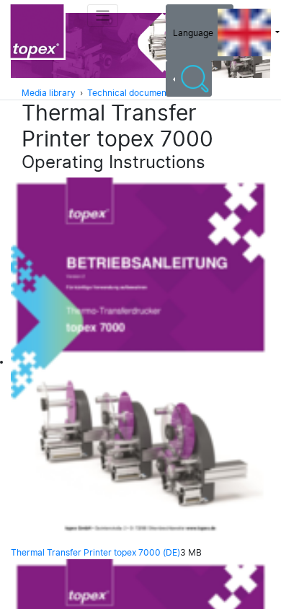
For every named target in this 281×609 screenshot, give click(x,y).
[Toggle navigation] (102, 15)
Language (195, 32)
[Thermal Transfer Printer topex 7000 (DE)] (140, 362)
